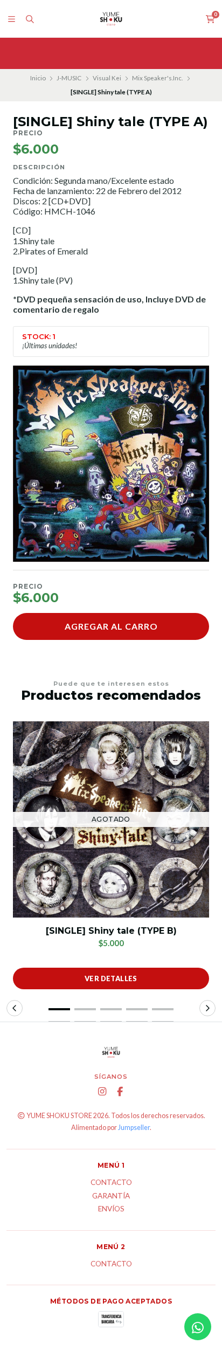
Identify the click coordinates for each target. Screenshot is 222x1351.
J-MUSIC (69, 77)
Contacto (111, 1183)
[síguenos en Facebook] (120, 1092)
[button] (59, 1009)
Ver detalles (111, 978)
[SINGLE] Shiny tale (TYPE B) (111, 931)
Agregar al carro (111, 626)
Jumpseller (134, 1127)
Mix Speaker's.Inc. (157, 77)
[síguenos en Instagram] (102, 1092)
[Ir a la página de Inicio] (111, 18)
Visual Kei (107, 77)
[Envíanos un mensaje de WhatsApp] (197, 1326)
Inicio (38, 77)
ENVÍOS (111, 1209)
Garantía (111, 1196)
